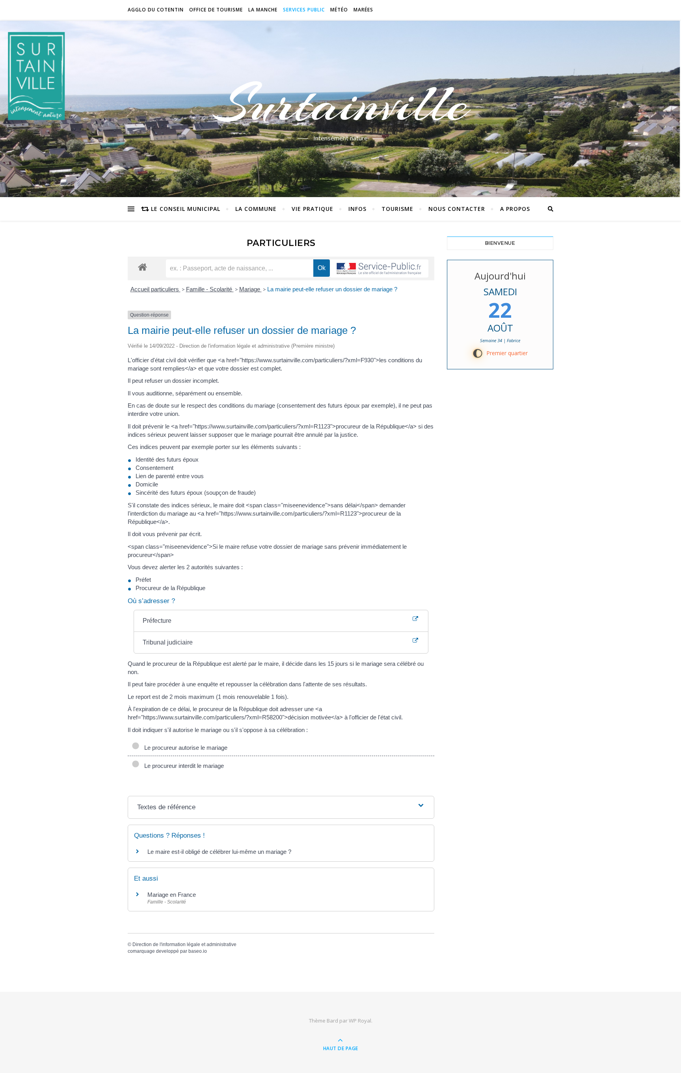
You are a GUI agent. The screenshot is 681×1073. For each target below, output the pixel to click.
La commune (256, 208)
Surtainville (340, 103)
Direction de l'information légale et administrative (184, 944)
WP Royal (360, 1020)
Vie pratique (312, 208)
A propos (515, 208)
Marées (363, 9)
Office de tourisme (216, 9)
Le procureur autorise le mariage (184, 747)
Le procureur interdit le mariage (182, 765)
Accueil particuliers (155, 289)
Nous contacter (456, 208)
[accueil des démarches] (142, 266)
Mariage (250, 289)
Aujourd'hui (500, 275)
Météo (339, 9)
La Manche (262, 9)
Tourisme (397, 208)
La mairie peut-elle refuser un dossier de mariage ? (332, 289)
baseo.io (197, 951)
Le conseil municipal (185, 208)
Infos (357, 208)
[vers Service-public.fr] (379, 268)
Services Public (304, 9)
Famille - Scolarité (210, 289)
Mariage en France (171, 894)
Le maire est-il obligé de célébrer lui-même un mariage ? (219, 851)
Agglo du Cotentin (156, 9)
